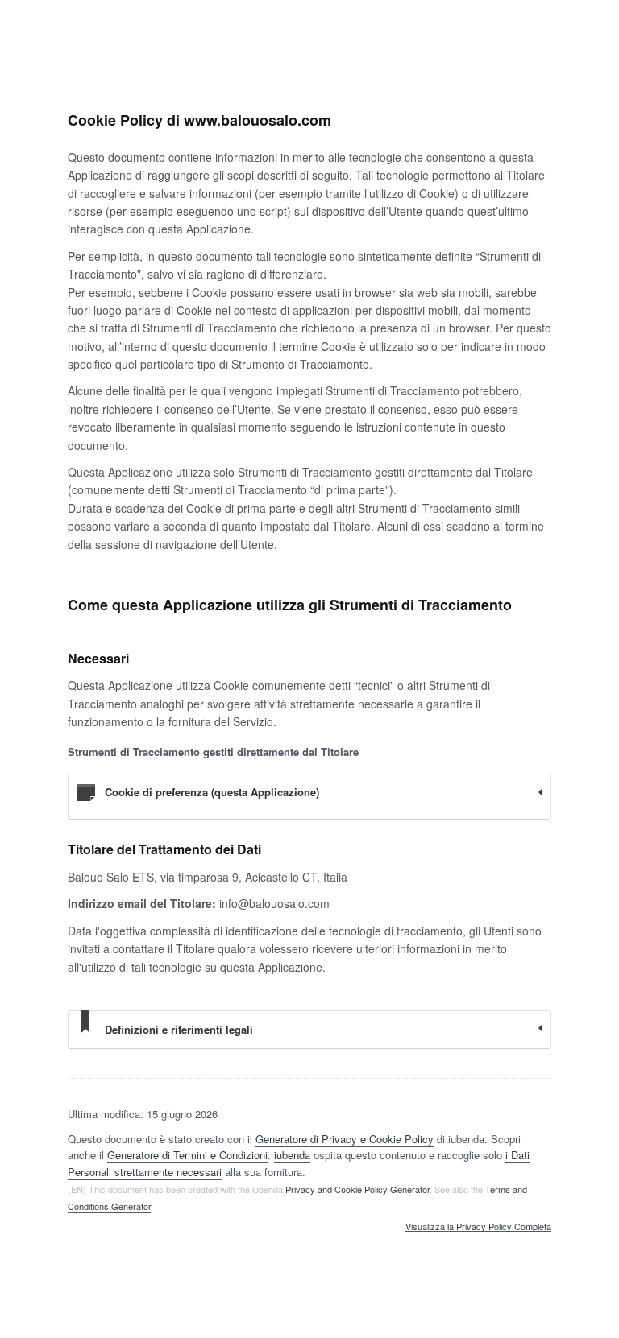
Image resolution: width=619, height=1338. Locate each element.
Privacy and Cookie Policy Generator (357, 1189)
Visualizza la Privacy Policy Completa (478, 1227)
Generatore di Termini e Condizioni (187, 1154)
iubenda (292, 1154)
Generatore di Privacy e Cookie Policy (344, 1138)
